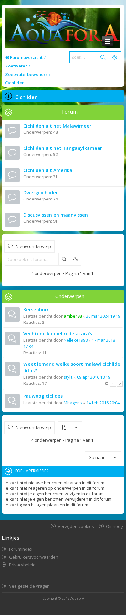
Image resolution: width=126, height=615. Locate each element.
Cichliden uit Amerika (47, 170)
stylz (68, 377)
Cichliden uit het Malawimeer (57, 126)
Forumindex (20, 549)
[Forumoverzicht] (62, 28)
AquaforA (77, 598)
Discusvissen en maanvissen (55, 215)
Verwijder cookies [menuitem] (76, 526)
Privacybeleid (22, 565)
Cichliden (26, 97)
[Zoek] (103, 57)
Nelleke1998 (76, 340)
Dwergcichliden (41, 193)
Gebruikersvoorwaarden (33, 557)
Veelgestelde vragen (29, 586)
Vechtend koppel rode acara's (57, 334)
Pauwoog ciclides (43, 396)
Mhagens (73, 402)
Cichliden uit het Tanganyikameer (62, 148)
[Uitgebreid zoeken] (75, 259)
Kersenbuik (36, 309)
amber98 (73, 316)
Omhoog (114, 526)
